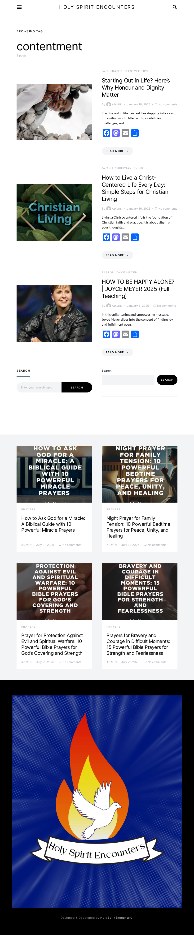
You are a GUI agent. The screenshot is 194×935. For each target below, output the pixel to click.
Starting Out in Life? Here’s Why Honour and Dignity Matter (136, 87)
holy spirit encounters (97, 7)
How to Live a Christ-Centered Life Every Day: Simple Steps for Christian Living (135, 188)
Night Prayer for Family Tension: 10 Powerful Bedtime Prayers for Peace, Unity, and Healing (138, 527)
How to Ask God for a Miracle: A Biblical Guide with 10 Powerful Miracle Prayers (53, 524)
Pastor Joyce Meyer (119, 272)
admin (117, 104)
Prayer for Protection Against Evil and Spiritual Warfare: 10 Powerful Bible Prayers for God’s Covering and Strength (52, 644)
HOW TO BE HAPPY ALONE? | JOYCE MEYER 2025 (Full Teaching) (138, 288)
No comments (168, 104)
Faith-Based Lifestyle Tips (125, 71)
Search (77, 387)
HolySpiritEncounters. (116, 917)
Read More (115, 151)
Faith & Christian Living (122, 168)
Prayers (28, 509)
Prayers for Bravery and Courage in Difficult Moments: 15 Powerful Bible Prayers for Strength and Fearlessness (138, 644)
